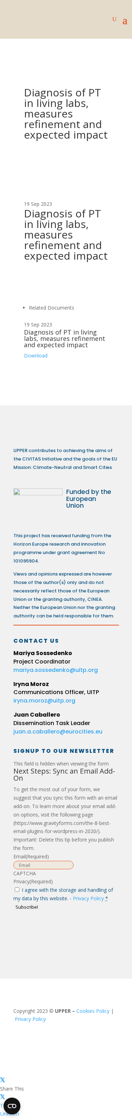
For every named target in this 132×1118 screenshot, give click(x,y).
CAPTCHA (24, 873)
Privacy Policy (88, 898)
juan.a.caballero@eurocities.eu (57, 732)
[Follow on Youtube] (75, 933)
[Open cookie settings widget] (12, 1106)
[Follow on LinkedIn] (24, 933)
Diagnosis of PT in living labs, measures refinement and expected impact (64, 338)
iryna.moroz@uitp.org (44, 701)
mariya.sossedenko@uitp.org (55, 670)
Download (36, 355)
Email (31, 856)
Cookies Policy (92, 1011)
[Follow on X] (50, 933)
